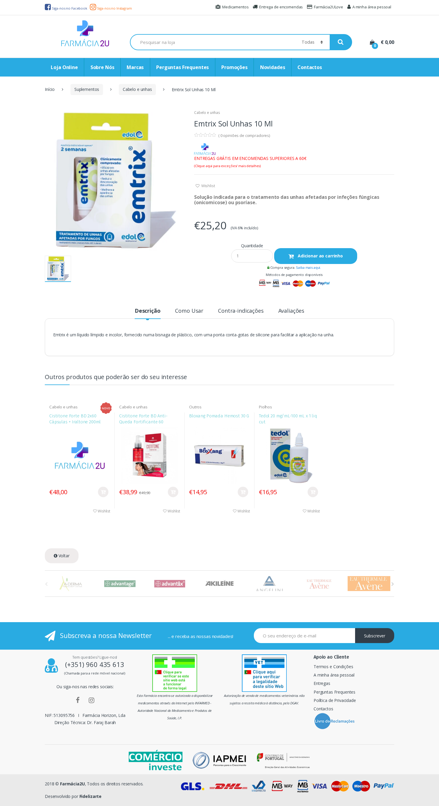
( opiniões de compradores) (244, 135)
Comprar (103, 492)
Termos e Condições (333, 666)
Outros (195, 407)
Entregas (322, 683)
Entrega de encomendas (281, 7)
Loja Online (64, 67)
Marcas (135, 67)
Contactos (309, 67)
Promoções (234, 67)
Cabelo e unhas (137, 89)
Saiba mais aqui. (308, 267)
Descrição (148, 311)
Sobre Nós (102, 67)
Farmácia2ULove (328, 7)
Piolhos (265, 407)
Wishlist (207, 185)
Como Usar (189, 311)
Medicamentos (235, 7)
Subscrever (374, 636)
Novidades (272, 67)
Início (50, 89)
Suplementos (86, 89)
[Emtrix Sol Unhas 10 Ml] (115, 180)
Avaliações (291, 311)
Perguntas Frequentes (182, 67)
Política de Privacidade (335, 700)
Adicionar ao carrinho (320, 256)
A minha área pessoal (371, 7)
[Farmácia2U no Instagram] (91, 699)
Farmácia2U (72, 784)
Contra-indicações (241, 311)
